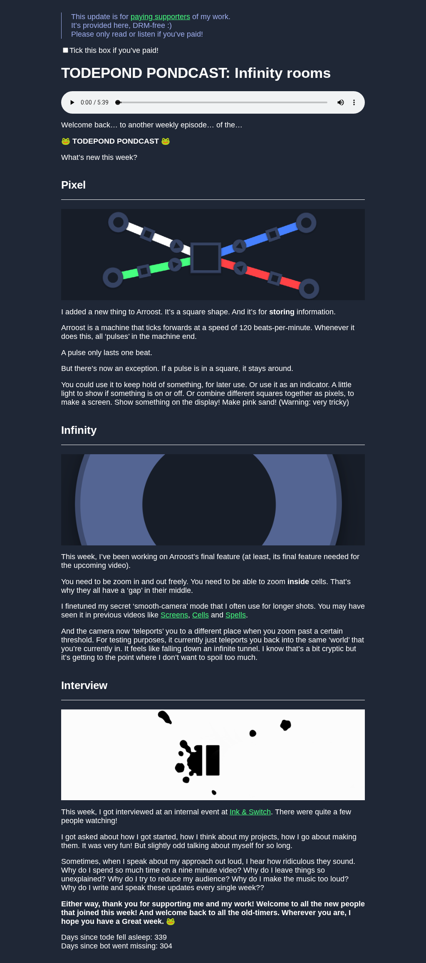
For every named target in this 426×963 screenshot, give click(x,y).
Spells (235, 615)
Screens (174, 615)
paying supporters (160, 16)
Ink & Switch (250, 812)
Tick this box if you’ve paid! (114, 50)
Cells (200, 615)
